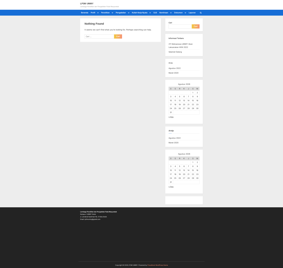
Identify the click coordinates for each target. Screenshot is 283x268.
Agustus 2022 (175, 68)
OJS (155, 12)
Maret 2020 (173, 73)
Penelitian (105, 12)
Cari (170, 23)
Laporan (192, 12)
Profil (93, 12)
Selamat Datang (175, 52)
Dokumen (178, 12)
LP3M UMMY (86, 3)
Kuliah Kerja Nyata (139, 12)
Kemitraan (163, 12)
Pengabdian (121, 12)
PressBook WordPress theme (157, 265)
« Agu (171, 117)
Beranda (84, 12)
